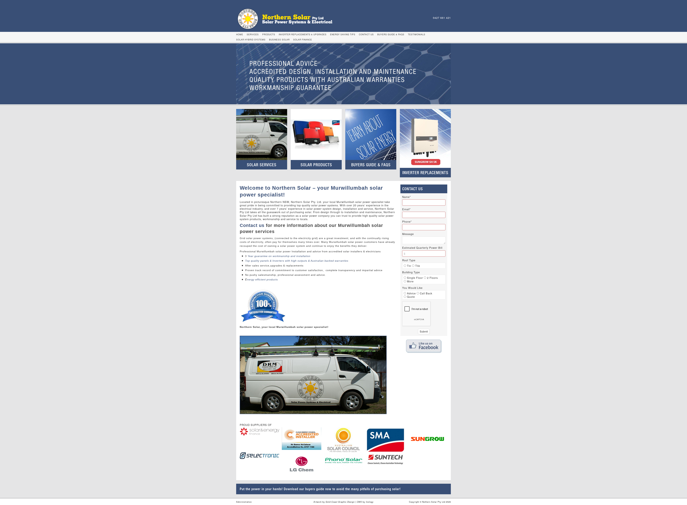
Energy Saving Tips (342, 34)
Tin (408, 265)
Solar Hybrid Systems (250, 39)
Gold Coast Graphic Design (340, 501)
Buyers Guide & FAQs (390, 34)
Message (408, 234)
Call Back (425, 293)
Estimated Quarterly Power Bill (422, 247)
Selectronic (259, 455)
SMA (385, 440)
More (410, 281)
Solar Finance (302, 39)
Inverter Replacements (425, 172)
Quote (410, 296)
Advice (411, 293)
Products (268, 34)
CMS (359, 501)
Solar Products (316, 164)
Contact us (253, 225)
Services (253, 34)
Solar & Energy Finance (259, 431)
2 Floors (432, 277)
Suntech (385, 459)
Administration (244, 501)
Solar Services (261, 164)
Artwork (317, 501)
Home (239, 34)
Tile (417, 265)
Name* (406, 197)
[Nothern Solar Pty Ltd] (288, 18)
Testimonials (416, 34)
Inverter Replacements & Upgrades (303, 34)
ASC (343, 440)
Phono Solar (343, 461)
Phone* (407, 221)
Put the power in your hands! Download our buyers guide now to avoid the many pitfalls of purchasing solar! (320, 489)
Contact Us (366, 34)
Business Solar (279, 39)
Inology (370, 501)
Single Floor (414, 277)
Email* (406, 209)
